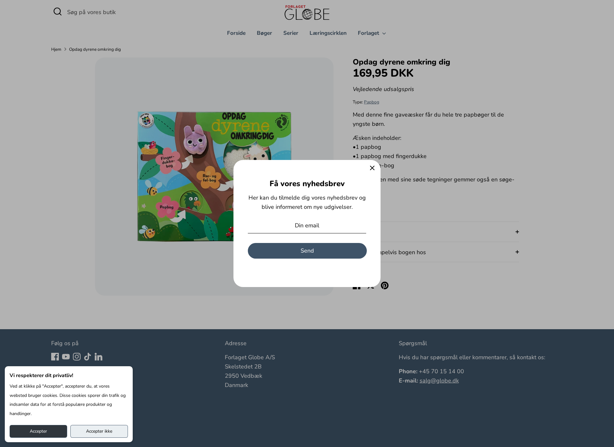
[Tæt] (372, 168)
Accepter (38, 431)
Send (307, 250)
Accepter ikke (99, 431)
